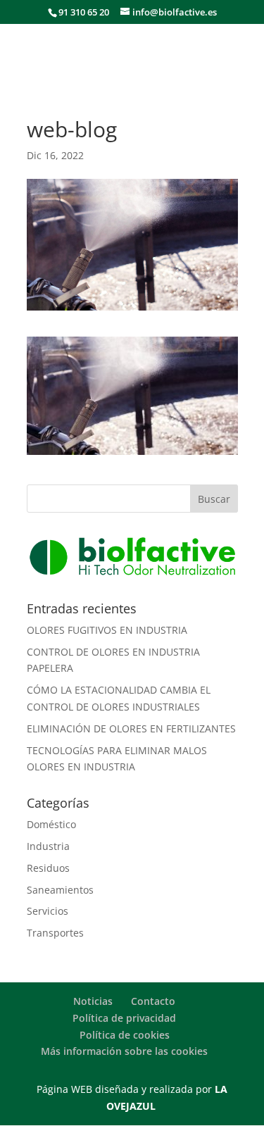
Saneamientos (60, 889)
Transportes (55, 932)
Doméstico (51, 824)
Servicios (47, 911)
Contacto (153, 1001)
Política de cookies (125, 1034)
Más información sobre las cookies (124, 1051)
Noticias (93, 1001)
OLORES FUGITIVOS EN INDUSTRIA (107, 630)
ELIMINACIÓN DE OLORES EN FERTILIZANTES (131, 728)
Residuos (48, 868)
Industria (48, 846)
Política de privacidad (124, 1018)
